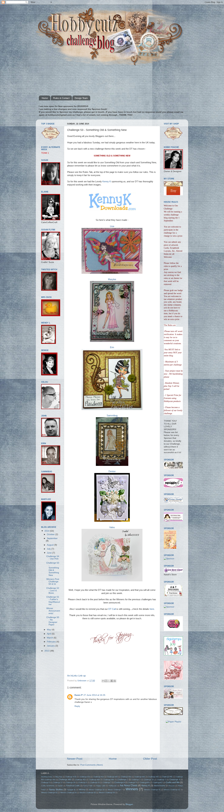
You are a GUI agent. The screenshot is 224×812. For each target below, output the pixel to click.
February (51, 642)
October (51, 534)
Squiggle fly (71, 790)
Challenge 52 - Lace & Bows (52, 590)
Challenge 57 (57, 782)
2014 (47, 531)
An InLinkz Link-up (76, 675)
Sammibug (112, 415)
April (49, 634)
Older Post (150, 758)
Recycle (172, 786)
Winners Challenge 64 (68, 792)
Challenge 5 (45, 782)
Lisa (112, 226)
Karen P (79, 695)
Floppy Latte (100, 786)
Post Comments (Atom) (91, 765)
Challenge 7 (107, 782)
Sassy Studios (56, 789)
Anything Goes (46, 777)
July (49, 549)
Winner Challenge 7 (115, 790)
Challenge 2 (136, 780)
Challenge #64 (94, 780)
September (52, 538)
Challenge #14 (98, 777)
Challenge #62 (80, 780)
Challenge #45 (167, 777)
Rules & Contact (61, 98)
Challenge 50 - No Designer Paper (52, 621)
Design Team (81, 98)
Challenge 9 (132, 782)
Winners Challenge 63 (49, 792)
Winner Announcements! (53, 610)
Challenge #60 (65, 780)
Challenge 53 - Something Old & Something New (52, 569)
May (49, 630)
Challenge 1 (122, 780)
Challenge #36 (139, 777)
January (51, 646)
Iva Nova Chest (128, 785)
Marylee (112, 279)
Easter (60, 786)
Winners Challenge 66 (107, 792)
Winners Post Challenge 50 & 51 (52, 581)
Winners (132, 789)
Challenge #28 (112, 777)
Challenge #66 (108, 780)
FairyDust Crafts (73, 786)
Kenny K (106, 181)
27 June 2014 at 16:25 (94, 695)
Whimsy (82, 790)
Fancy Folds (88, 786)
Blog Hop (58, 777)
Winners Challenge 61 (152, 790)
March (50, 638)
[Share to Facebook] (111, 680)
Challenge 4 (174, 780)
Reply (77, 706)
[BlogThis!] (106, 680)
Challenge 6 (82, 782)
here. (152, 609)
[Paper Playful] (173, 722)
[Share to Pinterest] (114, 680)
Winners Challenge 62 (172, 790)
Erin (112, 347)
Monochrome (159, 786)
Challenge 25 (149, 780)
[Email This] (103, 680)
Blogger (129, 804)
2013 (47, 651)
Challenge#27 (158, 782)
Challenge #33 (126, 777)
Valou (112, 527)
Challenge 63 (95, 782)
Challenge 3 (161, 780)
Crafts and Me (173, 782)
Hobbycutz (113, 786)
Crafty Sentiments (48, 786)
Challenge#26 (145, 782)
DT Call (112, 609)
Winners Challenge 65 (88, 792)
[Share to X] (108, 680)
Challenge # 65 (70, 777)
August (50, 545)
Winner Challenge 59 (96, 790)
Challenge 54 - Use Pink (52, 557)
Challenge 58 (70, 782)
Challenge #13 (85, 777)
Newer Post (74, 758)
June (49, 553)
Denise (112, 471)
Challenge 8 (119, 782)
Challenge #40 (153, 777)
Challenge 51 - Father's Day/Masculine (53, 601)
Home (45, 98)
